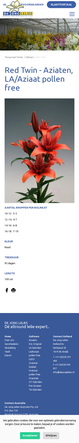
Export (8, 355)
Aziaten (33, 340)
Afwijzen (51, 435)
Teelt (7, 351)
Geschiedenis (11, 344)
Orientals (34, 378)
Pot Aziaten (35, 386)
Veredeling (10, 348)
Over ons (9, 340)
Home (8, 336)
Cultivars (29, 57)
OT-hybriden (35, 382)
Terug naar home (14, 57)
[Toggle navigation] (72, 14)
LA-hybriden (35, 348)
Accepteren (30, 435)
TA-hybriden (35, 389)
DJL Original (35, 344)
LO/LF (32, 359)
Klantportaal (61, 4)
